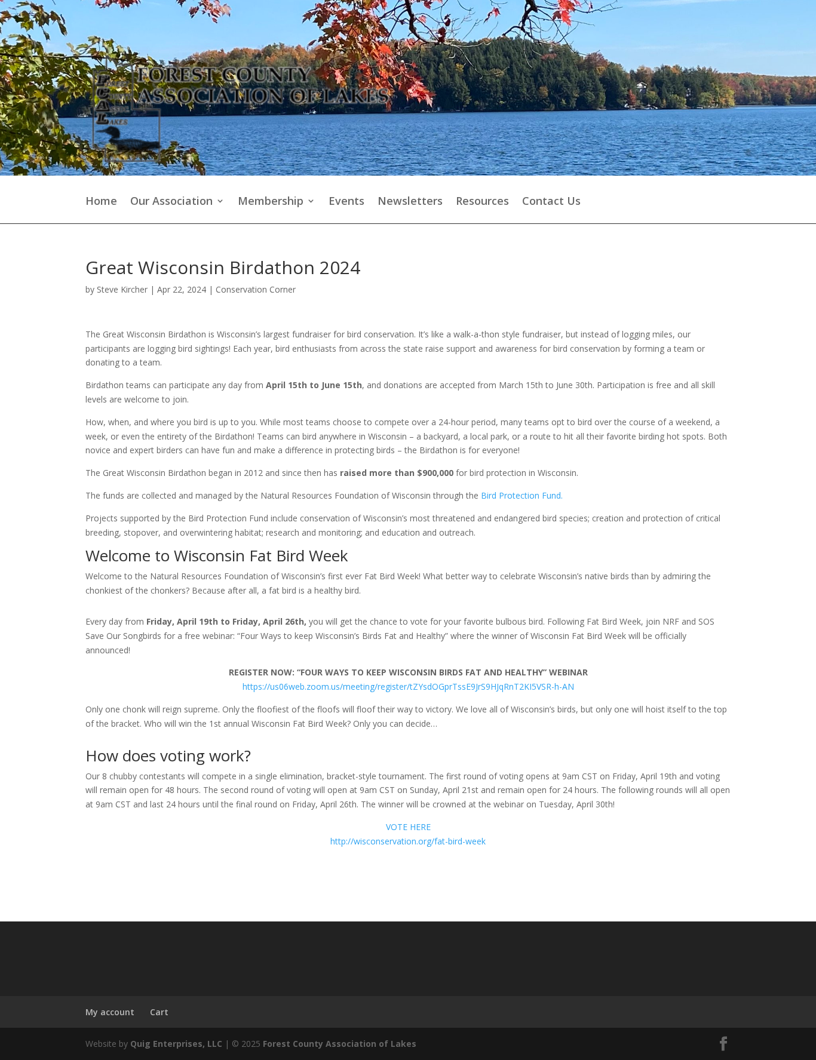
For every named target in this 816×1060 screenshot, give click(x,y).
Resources (482, 201)
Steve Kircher (122, 289)
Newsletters (410, 201)
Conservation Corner (256, 289)
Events (346, 201)
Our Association (171, 201)
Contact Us (551, 201)
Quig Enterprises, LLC (176, 1043)
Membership (270, 201)
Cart (159, 1012)
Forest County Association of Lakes (339, 1043)
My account (109, 1012)
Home (101, 201)
